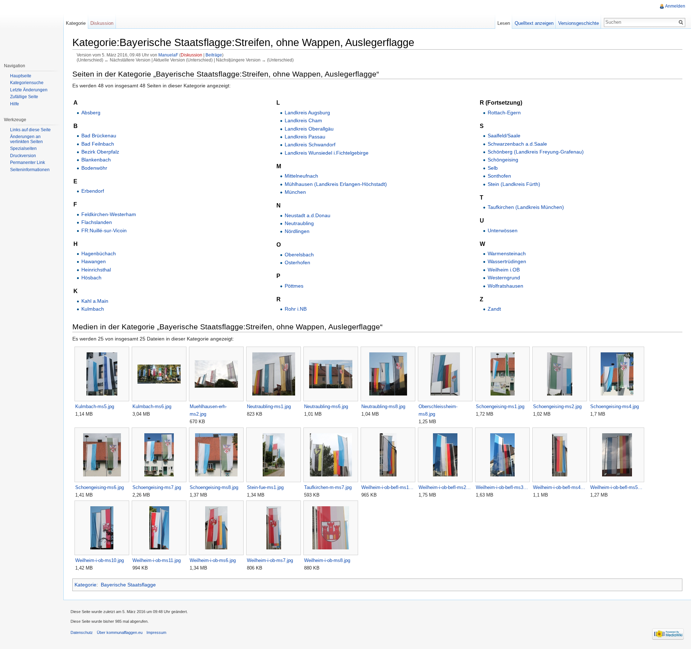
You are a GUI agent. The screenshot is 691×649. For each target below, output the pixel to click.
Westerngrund (504, 277)
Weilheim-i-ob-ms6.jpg (213, 560)
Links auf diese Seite (30, 129)
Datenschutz (82, 632)
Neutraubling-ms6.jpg (326, 406)
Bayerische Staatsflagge (128, 585)
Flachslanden (96, 222)
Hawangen (93, 261)
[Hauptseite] (31, 29)
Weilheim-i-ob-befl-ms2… (445, 487)
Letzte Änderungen (29, 89)
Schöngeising (503, 160)
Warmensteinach (507, 253)
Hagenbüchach (98, 253)
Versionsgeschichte (578, 23)
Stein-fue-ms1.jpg (265, 487)
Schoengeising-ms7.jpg (156, 487)
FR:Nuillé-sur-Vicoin (104, 230)
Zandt (494, 309)
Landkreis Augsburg (307, 112)
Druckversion (23, 155)
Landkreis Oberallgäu (309, 129)
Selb (493, 168)
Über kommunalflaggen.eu (120, 632)
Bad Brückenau (98, 135)
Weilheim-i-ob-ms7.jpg (270, 560)
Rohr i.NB (296, 309)
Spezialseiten (23, 148)
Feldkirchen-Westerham (108, 214)
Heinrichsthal (96, 270)
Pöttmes (294, 286)
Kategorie (85, 585)
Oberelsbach (299, 254)
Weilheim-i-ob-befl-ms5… (616, 487)
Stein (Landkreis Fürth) (514, 184)
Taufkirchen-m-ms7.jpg (328, 487)
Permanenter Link (27, 162)
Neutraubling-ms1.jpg (269, 406)
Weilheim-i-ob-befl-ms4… (559, 487)
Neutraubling (299, 223)
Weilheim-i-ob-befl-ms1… (387, 487)
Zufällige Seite (24, 96)
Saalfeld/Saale (504, 135)
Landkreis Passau (305, 137)
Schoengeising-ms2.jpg (557, 406)
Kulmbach (92, 309)
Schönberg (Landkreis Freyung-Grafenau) (536, 152)
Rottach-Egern (504, 112)
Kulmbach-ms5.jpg (94, 406)
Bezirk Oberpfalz (100, 152)
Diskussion (191, 54)
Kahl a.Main (94, 301)
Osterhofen (297, 262)
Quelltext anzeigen (534, 23)
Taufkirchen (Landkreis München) (526, 207)
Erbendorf (92, 191)
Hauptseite (20, 75)
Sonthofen (499, 176)
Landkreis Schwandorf (310, 144)
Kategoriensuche (27, 82)
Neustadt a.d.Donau (307, 215)
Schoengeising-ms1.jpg (500, 406)
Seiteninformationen (30, 169)
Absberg (90, 112)
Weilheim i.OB (504, 270)
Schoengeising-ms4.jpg (614, 406)
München (295, 192)
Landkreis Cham (303, 120)
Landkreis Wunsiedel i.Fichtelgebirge (327, 153)
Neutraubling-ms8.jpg (383, 406)
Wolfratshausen (505, 286)
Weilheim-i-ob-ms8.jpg (327, 560)
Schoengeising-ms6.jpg (99, 487)
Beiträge (214, 54)
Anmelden (675, 6)
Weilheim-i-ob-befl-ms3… (502, 487)
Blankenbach (96, 160)
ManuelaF (168, 54)
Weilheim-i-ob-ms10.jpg (99, 560)
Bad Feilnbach (97, 144)
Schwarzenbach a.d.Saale (517, 144)
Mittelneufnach (301, 176)
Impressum (156, 632)
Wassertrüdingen (507, 261)
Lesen (503, 23)
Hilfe (14, 103)
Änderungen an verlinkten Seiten (26, 139)
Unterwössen (503, 230)
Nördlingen (297, 231)
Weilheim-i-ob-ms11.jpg (156, 560)
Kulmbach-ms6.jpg (151, 406)
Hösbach (91, 277)
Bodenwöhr (94, 168)
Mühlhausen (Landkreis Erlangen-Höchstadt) (336, 184)
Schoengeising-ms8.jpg (214, 487)
